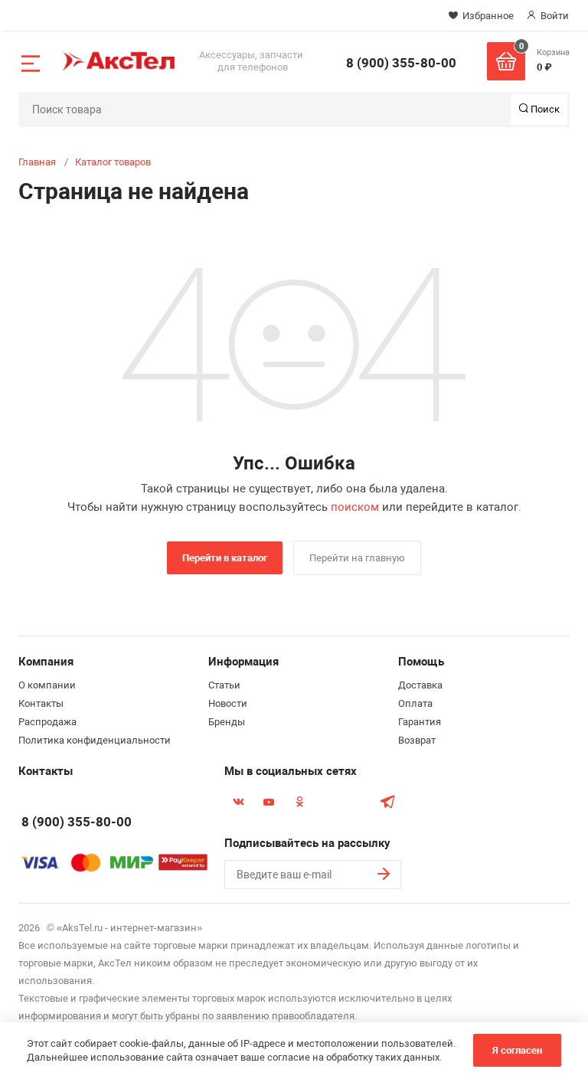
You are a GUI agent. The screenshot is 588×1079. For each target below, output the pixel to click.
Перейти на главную (357, 558)
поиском (355, 507)
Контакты (41, 703)
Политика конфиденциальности (94, 740)
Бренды (226, 722)
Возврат (417, 740)
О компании (47, 685)
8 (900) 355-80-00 (401, 62)
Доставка (420, 685)
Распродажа (47, 722)
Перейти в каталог (224, 558)
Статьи (224, 685)
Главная (37, 162)
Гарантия (419, 722)
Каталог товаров (113, 162)
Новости (227, 703)
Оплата (415, 703)
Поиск (544, 109)
